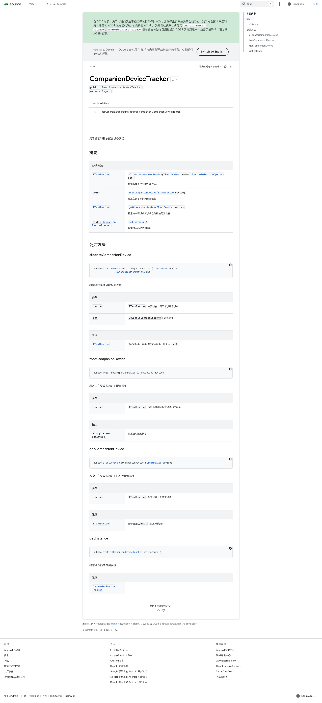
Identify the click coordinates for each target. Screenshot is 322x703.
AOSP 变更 (100, 33)
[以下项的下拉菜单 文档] (38, 4)
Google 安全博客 (119, 666)
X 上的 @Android (119, 649)
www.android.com (226, 660)
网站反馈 (70, 696)
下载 (6, 660)
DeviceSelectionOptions (208, 174)
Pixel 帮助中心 (223, 655)
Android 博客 (117, 660)
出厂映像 (8, 671)
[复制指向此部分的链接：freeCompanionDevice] (129, 359)
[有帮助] (225, 66)
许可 (44, 696)
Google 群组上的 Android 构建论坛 (128, 676)
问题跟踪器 (222, 676)
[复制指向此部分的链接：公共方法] (108, 245)
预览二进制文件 (12, 666)
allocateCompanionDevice (145, 174)
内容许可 (115, 624)
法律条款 (34, 696)
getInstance (137, 222)
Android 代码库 (12, 649)
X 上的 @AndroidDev (121, 655)
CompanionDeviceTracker (104, 223)
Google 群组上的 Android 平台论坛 (128, 671)
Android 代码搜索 (56, 4)
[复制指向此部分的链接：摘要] (100, 153)
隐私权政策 (56, 696)
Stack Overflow (224, 671)
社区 (23, 696)
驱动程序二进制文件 (14, 676)
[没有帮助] (230, 66)
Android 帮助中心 (225, 649)
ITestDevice (101, 174)
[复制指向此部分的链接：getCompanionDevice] (127, 449)
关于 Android (11, 696)
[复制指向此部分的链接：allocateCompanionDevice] (134, 255)
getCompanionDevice (142, 207)
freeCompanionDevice (142, 192)
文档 (31, 4)
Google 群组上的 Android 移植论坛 (128, 682)
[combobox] (257, 4)
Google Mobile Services (228, 666)
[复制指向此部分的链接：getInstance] (111, 539)
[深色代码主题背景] (230, 265)
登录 (315, 4)
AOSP (92, 66)
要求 (6, 655)
